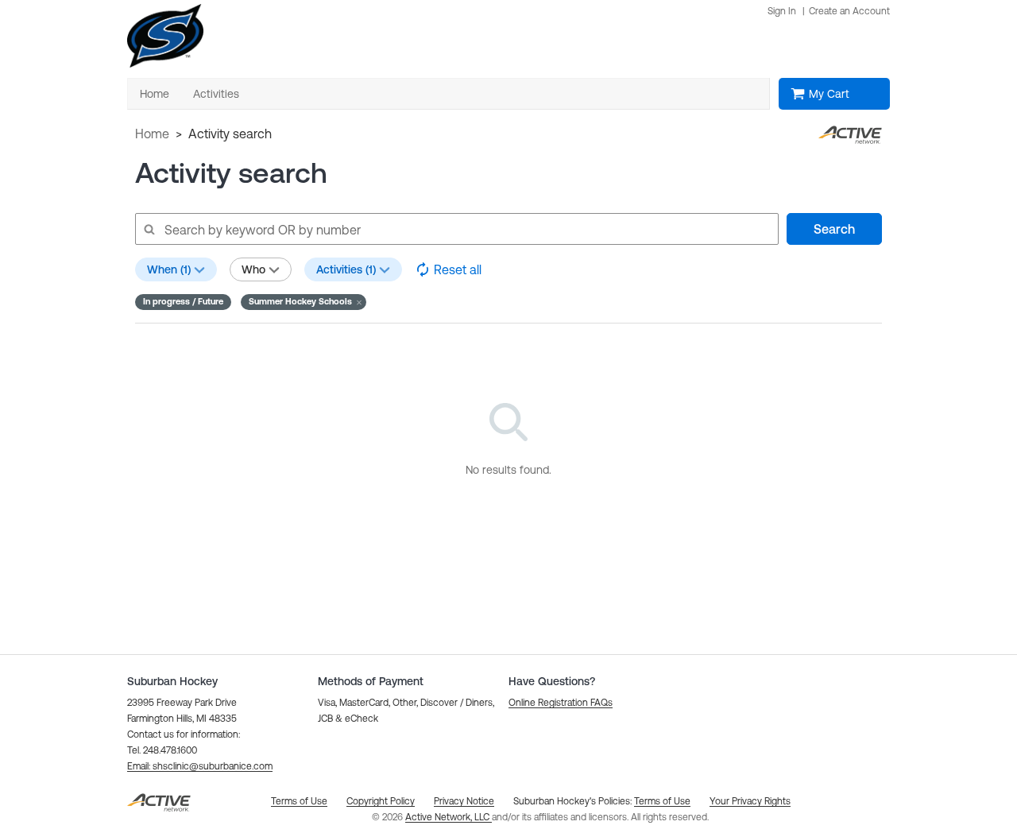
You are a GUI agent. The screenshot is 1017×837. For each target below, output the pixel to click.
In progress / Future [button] (183, 301)
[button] (303, 302)
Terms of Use (662, 801)
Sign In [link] (782, 11)
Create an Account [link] (849, 11)
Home (152, 133)
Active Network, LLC (448, 817)
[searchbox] (456, 229)
